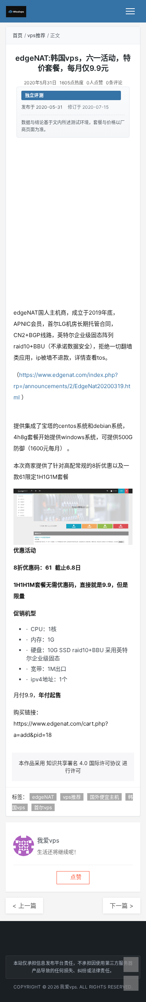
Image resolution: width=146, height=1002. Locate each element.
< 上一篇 (24, 905)
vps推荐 (36, 35)
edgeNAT (43, 797)
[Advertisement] (73, 221)
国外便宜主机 (104, 797)
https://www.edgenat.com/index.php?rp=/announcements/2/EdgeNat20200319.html (71, 386)
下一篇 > (122, 905)
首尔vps (43, 807)
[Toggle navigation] (130, 11)
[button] (73, 877)
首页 (17, 35)
